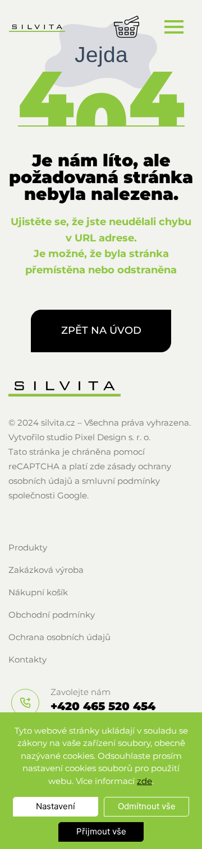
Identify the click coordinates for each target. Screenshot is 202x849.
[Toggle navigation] (173, 26)
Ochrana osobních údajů (59, 637)
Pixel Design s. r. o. (112, 437)
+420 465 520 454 (102, 706)
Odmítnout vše (147, 806)
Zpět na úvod (101, 330)
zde (144, 781)
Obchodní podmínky (51, 614)
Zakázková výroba (46, 570)
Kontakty (27, 659)
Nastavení (55, 806)
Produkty (27, 547)
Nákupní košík (38, 592)
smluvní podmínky (121, 480)
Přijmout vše (101, 831)
